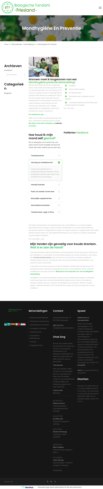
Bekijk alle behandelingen (39, 318)
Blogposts (7, 93)
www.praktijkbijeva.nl (60, 427)
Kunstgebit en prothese (38, 328)
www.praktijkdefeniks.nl (61, 468)
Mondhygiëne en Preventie (39, 325)
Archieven (8, 70)
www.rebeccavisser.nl (60, 414)
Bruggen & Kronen (36, 345)
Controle (33, 342)
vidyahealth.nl (58, 455)
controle (58, 123)
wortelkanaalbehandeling (42, 257)
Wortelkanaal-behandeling (39, 321)
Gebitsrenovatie (35, 332)
